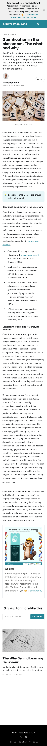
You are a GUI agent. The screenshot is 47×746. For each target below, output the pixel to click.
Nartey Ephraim (11, 82)
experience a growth (30, 254)
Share (39, 80)
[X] (21, 737)
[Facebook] (26, 737)
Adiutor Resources (15, 24)
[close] (44, 10)
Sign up (13, 742)
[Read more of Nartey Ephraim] (6, 76)
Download (23, 742)
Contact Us (33, 742)
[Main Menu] (43, 24)
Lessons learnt (10, 34)
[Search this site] (38, 24)
